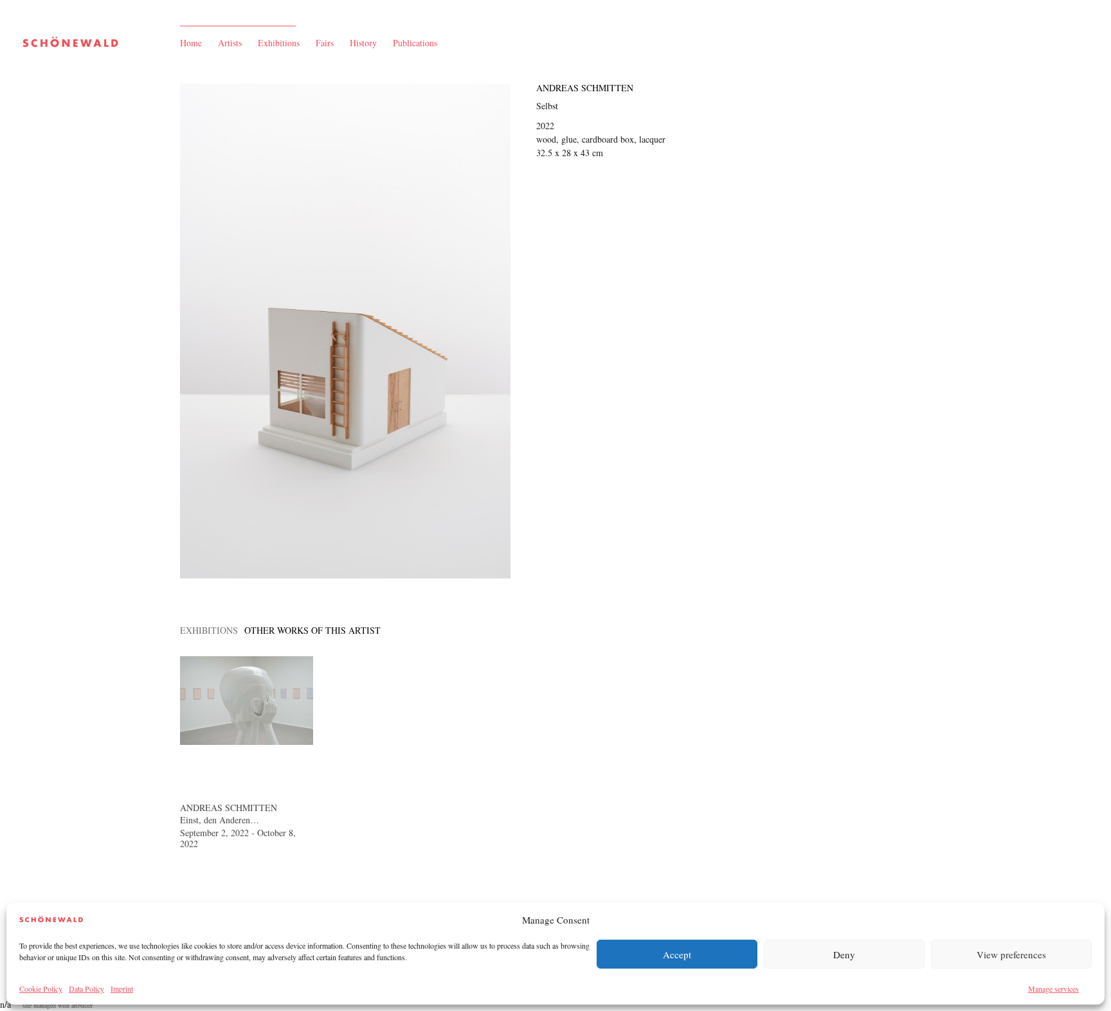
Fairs (325, 43)
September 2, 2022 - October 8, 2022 (238, 838)
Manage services (1053, 988)
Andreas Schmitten (584, 88)
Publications (415, 43)
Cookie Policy (40, 988)
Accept (677, 954)
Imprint (122, 988)
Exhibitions (279, 43)
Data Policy (86, 988)
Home (191, 43)
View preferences (1011, 954)
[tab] (209, 630)
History (363, 43)
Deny (844, 954)
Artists (230, 43)
